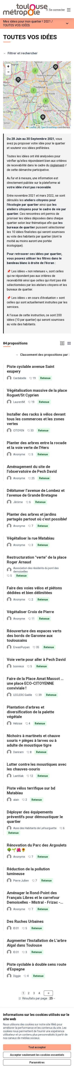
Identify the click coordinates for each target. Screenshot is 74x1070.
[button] (53, 65)
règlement (58, 165)
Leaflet (32, 127)
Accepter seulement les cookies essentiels (37, 1054)
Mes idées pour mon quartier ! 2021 (27, 21)
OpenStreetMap (49, 127)
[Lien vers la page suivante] (48, 993)
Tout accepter (37, 1047)
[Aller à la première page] (28, 10)
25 (51, 998)
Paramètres (37, 1062)
